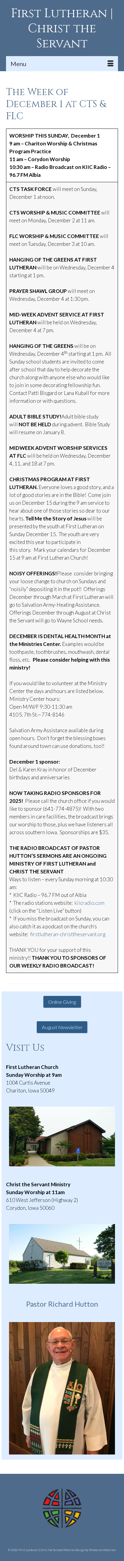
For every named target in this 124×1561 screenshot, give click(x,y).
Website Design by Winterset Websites (89, 1550)
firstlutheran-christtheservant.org (67, 934)
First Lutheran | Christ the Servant (62, 28)
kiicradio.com (89, 903)
